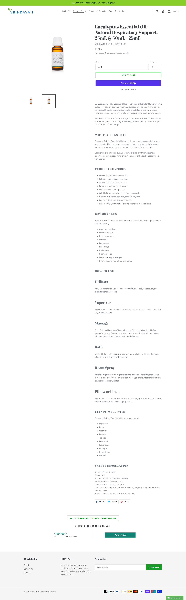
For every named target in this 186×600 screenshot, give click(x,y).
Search (26, 565)
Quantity (153, 62)
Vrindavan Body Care (36, 591)
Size (97, 62)
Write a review (120, 535)
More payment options (128, 89)
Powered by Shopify (49, 591)
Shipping (108, 53)
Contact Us (28, 569)
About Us (27, 572)
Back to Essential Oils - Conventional (94, 518)
